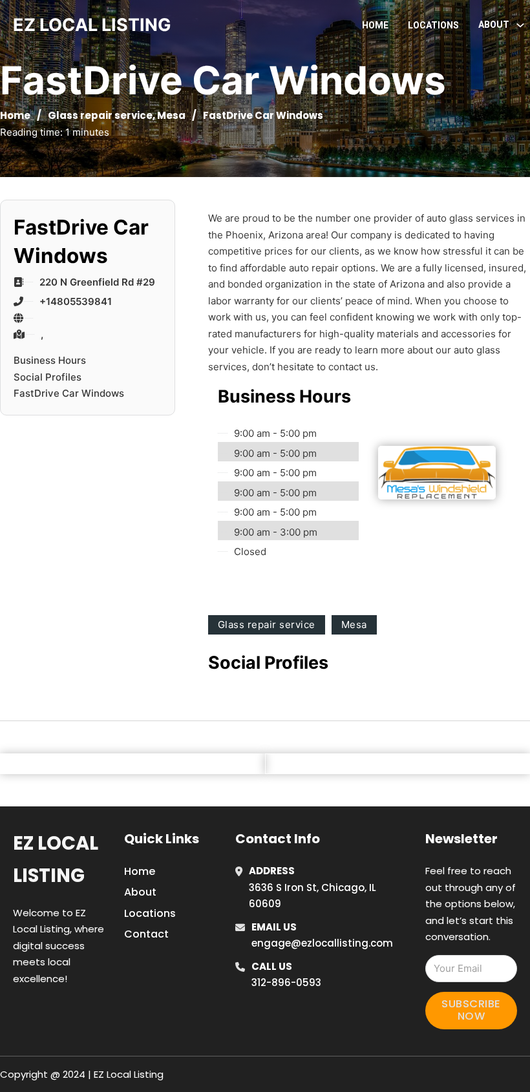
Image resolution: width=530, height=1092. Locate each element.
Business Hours (50, 360)
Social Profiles (47, 377)
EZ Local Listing (55, 859)
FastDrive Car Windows (69, 393)
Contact (146, 934)
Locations (433, 25)
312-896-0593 (286, 982)
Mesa (171, 115)
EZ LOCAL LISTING (92, 25)
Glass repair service (100, 115)
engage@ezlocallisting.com (322, 943)
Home (375, 25)
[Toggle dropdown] (520, 25)
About (140, 892)
